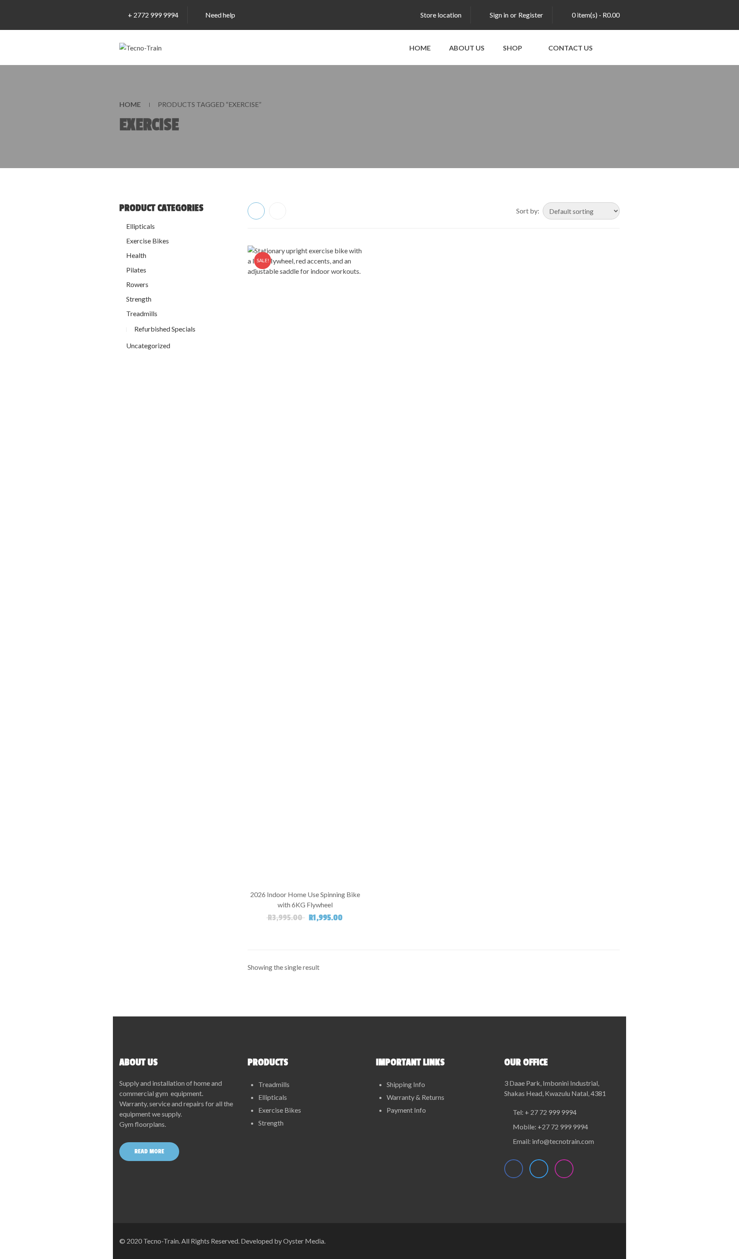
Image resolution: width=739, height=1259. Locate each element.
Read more (149, 1151)
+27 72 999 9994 (563, 1127)
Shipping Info (406, 1084)
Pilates (136, 270)
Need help (220, 15)
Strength (138, 299)
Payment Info (406, 1110)
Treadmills (141, 313)
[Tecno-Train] (140, 47)
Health (136, 255)
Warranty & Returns (415, 1097)
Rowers (137, 284)
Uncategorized (148, 345)
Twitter (538, 1168)
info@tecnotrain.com (563, 1141)
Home (130, 104)
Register (530, 15)
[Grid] (256, 210)
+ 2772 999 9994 (153, 15)
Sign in (499, 15)
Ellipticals (140, 226)
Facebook (513, 1168)
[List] (277, 210)
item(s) (596, 15)
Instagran (564, 1168)
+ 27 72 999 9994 (550, 1112)
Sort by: (527, 211)
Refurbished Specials (164, 329)
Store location (440, 15)
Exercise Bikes (147, 241)
